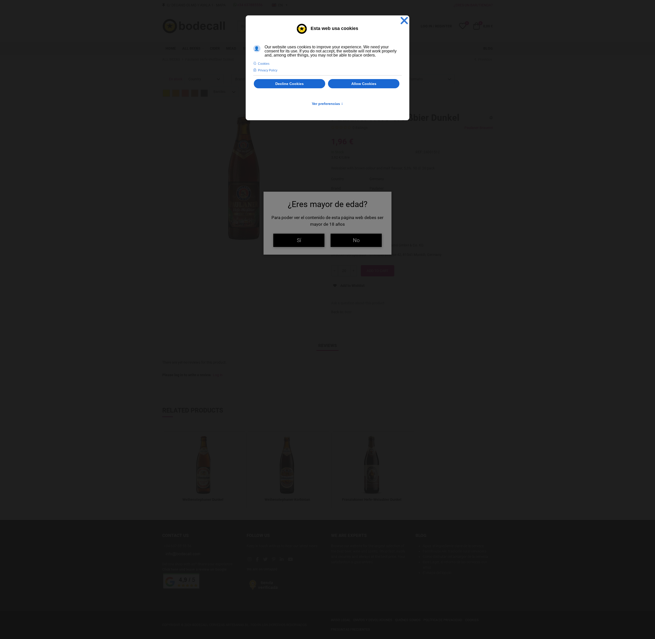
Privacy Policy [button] (267, 70)
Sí (299, 240)
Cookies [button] (263, 64)
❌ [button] (404, 20)
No (356, 240)
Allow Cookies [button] (363, 84)
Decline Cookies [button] (289, 84)
